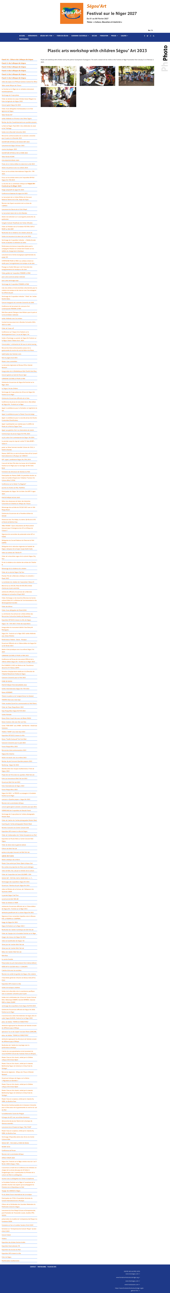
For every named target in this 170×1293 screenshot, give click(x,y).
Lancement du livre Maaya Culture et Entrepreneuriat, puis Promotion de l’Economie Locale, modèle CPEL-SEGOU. (19, 1213)
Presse (114, 36)
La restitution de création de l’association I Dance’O (18, 582)
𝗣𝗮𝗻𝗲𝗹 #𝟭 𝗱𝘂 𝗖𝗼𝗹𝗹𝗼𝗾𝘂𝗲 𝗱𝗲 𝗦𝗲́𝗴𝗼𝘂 (14, 78)
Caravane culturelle (79, 36)
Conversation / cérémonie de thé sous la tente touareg (19, 344)
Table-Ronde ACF (7, 115)
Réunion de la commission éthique (13, 803)
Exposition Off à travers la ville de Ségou (14, 831)
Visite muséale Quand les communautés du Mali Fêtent (19, 703)
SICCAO (94, 36)
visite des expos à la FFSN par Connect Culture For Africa (19, 82)
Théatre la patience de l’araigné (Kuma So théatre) (18, 696)
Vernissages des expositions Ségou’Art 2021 (15, 882)
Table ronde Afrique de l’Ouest (11, 85)
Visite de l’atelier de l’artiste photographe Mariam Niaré (19, 820)
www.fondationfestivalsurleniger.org (127, 1277)
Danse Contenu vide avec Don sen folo (14, 722)
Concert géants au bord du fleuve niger (14, 375)
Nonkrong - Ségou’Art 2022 (10, 765)
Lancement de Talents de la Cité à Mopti (14, 209)
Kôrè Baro (5, 955)
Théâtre (4, 1238)
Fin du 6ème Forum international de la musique (17, 1194)
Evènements (32, 36)
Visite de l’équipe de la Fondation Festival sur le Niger (19, 933)
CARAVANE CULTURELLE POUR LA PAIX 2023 (15, 655)
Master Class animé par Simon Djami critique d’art (17, 863)
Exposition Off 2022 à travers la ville (13, 735)
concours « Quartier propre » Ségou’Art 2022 (16, 799)
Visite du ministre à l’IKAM (10, 903)
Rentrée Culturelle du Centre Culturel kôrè (15, 827)
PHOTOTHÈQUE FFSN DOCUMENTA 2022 (14, 685)
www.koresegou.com (132, 1274)
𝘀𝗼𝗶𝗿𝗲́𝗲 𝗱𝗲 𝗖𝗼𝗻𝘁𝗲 (8, 856)
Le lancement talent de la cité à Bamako (14, 213)
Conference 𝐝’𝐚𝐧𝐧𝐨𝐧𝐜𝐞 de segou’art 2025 (15, 193)
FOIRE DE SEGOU (7, 681)
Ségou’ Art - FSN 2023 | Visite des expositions (16, 624)
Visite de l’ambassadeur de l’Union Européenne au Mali (19, 835)
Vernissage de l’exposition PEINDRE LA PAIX (15, 284)
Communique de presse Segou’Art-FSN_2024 (16, 434)
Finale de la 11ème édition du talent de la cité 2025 (18, 164)
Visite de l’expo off (8, 328)
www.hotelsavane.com (132, 1284)
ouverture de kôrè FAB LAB (10, 899)
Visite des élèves (7, 606)
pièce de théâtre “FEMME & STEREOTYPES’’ (15, 1022)
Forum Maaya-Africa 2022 (10, 746)
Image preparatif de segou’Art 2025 (13, 190)
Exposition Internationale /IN (11, 1246)
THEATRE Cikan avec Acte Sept (11, 700)
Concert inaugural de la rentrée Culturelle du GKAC (18, 302)
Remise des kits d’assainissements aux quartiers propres (19, 122)
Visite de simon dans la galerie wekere (14, 845)
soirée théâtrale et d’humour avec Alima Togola (17, 118)
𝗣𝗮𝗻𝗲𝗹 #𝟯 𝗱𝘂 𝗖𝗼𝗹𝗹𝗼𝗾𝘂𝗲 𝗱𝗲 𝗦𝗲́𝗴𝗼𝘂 (14, 70)
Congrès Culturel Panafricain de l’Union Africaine (17, 223)
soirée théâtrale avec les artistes (12, 318)
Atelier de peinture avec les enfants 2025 (15, 168)
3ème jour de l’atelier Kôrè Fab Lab (13, 944)
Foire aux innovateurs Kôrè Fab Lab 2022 (14, 778)
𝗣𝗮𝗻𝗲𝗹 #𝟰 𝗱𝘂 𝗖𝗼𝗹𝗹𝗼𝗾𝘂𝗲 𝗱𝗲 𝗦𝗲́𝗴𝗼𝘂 (14, 67)
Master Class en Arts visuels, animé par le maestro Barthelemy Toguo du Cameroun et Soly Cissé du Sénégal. (17, 1066)
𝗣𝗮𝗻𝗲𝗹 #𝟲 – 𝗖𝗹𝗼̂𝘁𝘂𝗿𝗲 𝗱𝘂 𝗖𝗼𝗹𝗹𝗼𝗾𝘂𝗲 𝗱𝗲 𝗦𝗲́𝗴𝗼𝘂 (17, 59)
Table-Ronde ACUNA (8, 156)
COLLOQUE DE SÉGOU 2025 (10, 160)
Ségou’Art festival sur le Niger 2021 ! (13, 926)
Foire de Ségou (62, 36)
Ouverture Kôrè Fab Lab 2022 (11, 782)
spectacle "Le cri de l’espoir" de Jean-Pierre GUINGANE (19, 1031)
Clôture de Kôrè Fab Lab (9, 848)
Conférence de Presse (9, 1150)
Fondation (104, 36)
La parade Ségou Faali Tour (10, 895)
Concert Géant (6, 1235)
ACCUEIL (22, 36)
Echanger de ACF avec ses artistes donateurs (15, 1117)
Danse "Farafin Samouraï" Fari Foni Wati (14, 739)
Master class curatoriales (9, 361)
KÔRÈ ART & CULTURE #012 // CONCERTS (15, 966)
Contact (33, 1267)
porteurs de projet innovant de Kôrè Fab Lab (15, 852)
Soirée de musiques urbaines (11, 987)
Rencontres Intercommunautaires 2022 (14, 750)
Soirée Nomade (6, 714)
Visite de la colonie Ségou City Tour (13, 572)
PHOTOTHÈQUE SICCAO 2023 (11, 497)
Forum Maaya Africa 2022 (10, 789)
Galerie (124, 36)
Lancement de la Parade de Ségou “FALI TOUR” (16, 1127)
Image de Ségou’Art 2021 (10, 922)
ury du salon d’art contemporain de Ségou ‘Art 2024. (18, 437)
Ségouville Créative (8, 754)
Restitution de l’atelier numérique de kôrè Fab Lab (18, 930)
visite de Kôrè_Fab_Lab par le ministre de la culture (18, 871)
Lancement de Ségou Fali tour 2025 (13, 145)
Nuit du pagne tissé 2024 (9, 358)
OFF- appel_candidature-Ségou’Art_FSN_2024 (16, 459)
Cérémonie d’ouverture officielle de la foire (15, 398)
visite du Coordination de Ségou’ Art (13, 941)
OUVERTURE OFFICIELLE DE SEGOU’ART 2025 (16, 142)
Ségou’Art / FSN (46, 36)
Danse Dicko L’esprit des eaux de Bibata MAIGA (16, 718)
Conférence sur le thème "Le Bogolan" (14, 484)
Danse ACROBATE (7, 692)
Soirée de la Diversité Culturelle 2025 (14, 132)
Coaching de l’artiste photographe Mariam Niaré (17, 824)
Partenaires (24, 39)
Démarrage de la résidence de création (14, 568)
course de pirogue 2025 (9, 149)
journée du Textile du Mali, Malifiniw (13, 488)
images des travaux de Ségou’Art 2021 (14, 937)
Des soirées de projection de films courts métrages (18, 867)
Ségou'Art (96, 6)
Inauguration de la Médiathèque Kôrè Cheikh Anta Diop (19, 371)
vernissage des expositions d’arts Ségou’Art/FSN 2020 (19, 1006)
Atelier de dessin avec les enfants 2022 (14, 757)
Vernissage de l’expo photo (10, 95)
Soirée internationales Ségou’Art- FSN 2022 (15, 688)
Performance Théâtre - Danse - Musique (14, 639)
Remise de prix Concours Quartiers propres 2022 (17, 761)
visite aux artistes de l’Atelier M (11, 552)
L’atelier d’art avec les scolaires (11, 970)
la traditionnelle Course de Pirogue (13, 1113)
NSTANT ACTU (6, 1147)
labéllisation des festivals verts (11, 354)
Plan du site (52, 1267)
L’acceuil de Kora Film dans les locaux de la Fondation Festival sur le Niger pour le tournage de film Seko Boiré (19, 465)
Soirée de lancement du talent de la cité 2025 (16, 236)
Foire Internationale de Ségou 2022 (13, 786)
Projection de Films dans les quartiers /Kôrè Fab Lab (18, 775)
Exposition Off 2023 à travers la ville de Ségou (16, 620)
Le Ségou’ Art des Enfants (10, 388)
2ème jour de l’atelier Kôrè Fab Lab (13, 948)
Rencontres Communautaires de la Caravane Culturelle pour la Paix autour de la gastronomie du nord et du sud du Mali (19, 1107)
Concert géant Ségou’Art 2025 (11, 105)
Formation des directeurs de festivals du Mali (16, 472)
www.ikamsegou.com (132, 1281)
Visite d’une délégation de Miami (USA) (14, 610)
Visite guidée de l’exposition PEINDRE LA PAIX (16, 273)
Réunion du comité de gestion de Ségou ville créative (19, 974)
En (149, 30)
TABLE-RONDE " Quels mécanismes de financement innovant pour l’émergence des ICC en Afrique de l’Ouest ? (18, 528)
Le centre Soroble (7, 959)
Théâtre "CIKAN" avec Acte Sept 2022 (13, 732)
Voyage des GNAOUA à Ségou (11, 1191)
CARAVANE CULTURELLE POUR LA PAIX (13, 378)
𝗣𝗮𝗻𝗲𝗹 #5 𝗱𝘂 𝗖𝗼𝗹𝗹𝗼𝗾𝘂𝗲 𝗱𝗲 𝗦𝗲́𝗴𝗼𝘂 (14, 63)
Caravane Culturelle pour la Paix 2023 (14, 677)
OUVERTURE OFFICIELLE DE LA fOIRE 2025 (15, 153)
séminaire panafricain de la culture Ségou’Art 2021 (18, 912)
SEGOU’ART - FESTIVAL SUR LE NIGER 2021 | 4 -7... (17, 878)
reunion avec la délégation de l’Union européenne (18, 1178)
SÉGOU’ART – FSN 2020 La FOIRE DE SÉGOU (15, 1143)
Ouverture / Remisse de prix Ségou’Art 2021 (16, 885)
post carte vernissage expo (10, 280)
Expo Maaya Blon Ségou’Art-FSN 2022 (14, 711)
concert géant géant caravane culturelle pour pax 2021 (19, 807)
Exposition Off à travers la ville (11, 984)
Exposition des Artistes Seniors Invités (13, 1242)
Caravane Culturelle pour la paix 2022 (14, 743)
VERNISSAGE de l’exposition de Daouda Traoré (16, 810)
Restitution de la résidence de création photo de (17, 233)
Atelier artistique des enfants (11, 859)
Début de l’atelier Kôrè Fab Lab (11, 952)
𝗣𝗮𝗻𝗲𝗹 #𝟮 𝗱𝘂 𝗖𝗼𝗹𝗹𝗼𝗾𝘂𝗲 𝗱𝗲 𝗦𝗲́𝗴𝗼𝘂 (14, 74)
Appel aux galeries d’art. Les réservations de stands (18, 430)
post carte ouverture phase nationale (13, 277)
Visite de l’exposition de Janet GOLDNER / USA (16, 874)
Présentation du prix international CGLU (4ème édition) (19, 963)
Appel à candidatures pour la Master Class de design (18, 414)
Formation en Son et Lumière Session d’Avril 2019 (17, 1225)
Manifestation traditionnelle (10, 1261)
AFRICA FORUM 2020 (8, 1158)
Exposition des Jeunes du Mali (11, 1250)
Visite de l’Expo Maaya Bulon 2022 (13, 707)
